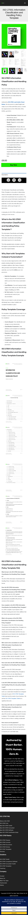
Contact (2, 876)
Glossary (2, 851)
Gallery (2, 885)
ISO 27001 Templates (5, 849)
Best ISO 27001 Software (6, 830)
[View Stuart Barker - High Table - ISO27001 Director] (19, 71)
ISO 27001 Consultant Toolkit (8, 863)
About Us (2, 878)
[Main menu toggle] (24, 3)
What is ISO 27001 (5, 821)
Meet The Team (4, 880)
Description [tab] (5, 174)
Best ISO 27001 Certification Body (9, 832)
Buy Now (13, 165)
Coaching (2, 868)
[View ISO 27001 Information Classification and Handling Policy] (5, 71)
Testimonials (3, 883)
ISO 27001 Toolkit (4, 859)
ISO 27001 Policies (5, 847)
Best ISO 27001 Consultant (7, 828)
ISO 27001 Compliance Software (8, 861)
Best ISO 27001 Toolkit (6, 825)
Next (26, 71)
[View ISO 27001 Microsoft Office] (12, 71)
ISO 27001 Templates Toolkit (13, 698)
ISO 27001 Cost (4, 823)
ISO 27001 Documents (6, 844)
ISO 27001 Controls (5, 842)
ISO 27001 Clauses (5, 840)
